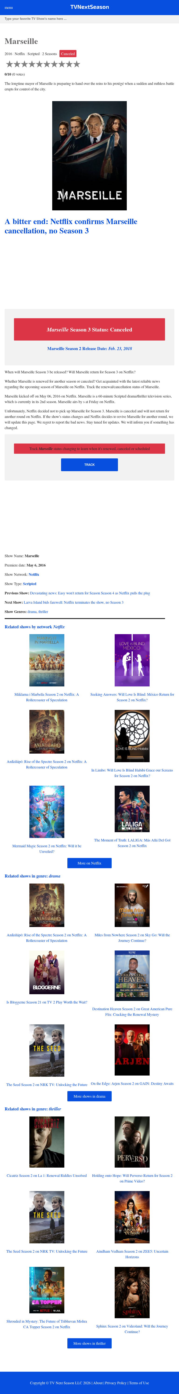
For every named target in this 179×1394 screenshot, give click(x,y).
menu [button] (9, 7)
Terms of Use (139, 1382)
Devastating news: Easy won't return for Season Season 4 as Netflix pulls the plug (90, 592)
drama (32, 611)
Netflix (34, 574)
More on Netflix (89, 863)
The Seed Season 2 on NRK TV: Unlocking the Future (46, 1084)
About (98, 1382)
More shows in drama (89, 1096)
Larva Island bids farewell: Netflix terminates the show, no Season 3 (74, 602)
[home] (89, 7)
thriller (43, 611)
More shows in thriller (89, 1343)
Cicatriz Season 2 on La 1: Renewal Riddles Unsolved (47, 1175)
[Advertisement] (89, 272)
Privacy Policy (116, 1382)
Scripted (29, 583)
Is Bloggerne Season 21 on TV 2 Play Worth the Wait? (47, 1002)
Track (89, 465)
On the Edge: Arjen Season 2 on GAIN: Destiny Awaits (132, 1083)
